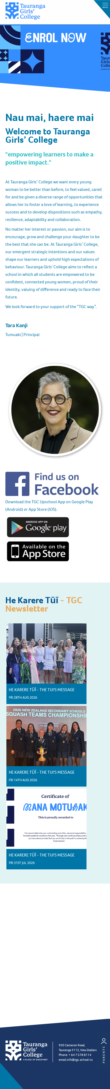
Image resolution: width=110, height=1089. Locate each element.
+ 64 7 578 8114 (80, 1055)
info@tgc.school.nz (80, 1060)
